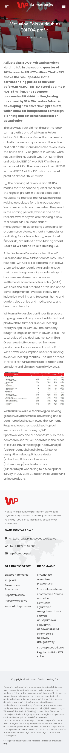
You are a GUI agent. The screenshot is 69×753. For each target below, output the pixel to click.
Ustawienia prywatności (45, 581)
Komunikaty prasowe (18, 606)
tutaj (6, 744)
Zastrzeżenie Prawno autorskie (50, 596)
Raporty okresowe (16, 600)
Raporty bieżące (15, 595)
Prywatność (44, 574)
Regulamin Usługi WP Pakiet (50, 654)
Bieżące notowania (16, 574)
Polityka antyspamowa (46, 618)
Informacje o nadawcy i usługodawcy (45, 638)
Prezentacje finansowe (12, 587)
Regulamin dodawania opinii (48, 627)
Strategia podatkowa (50, 647)
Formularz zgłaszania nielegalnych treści (49, 607)
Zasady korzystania (49, 589)
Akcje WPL (11, 580)
